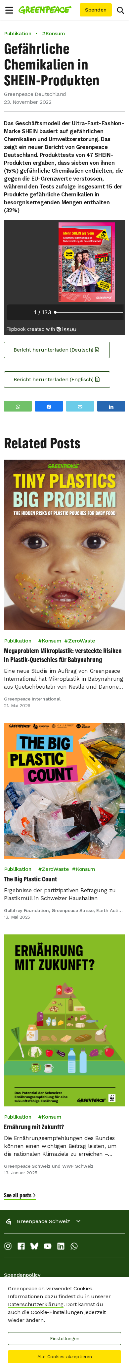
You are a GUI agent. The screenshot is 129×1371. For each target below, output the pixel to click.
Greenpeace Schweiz (43, 1221)
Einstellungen (64, 1338)
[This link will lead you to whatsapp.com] (74, 1247)
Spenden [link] (96, 10)
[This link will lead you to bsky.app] (34, 1247)
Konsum (51, 641)
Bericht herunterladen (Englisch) (54, 379)
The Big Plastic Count (30, 878)
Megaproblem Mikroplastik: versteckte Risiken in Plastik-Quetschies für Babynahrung (63, 655)
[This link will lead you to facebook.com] (21, 1247)
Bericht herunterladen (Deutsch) (53, 350)
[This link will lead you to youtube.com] (48, 1247)
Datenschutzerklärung (36, 1304)
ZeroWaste (81, 641)
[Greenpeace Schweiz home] (48, 10)
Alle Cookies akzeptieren (64, 1356)
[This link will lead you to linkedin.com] (61, 1247)
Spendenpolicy (22, 1275)
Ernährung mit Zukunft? (34, 1126)
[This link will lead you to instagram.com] (8, 1247)
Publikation (17, 33)
